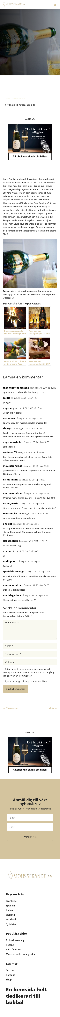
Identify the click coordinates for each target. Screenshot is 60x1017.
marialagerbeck (12, 595)
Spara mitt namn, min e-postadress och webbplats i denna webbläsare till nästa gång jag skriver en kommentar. (28, 672)
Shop (9, 979)
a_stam (7, 551)
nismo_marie (10, 479)
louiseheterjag (11, 540)
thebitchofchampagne (16, 387)
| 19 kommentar (31, 83)
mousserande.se (12, 465)
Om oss (10, 970)
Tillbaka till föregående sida (21, 104)
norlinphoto (10, 561)
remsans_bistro (12, 513)
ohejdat (7, 523)
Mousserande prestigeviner (21, 954)
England (10, 914)
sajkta (6, 397)
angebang (9, 408)
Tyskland (11, 919)
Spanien (10, 905)
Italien (9, 910)
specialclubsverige (13, 571)
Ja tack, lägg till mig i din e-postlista (26, 681)
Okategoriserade (15, 98)
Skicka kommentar (15, 689)
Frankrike (11, 901)
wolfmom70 (10, 452)
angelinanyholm (12, 442)
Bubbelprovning (15, 940)
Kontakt (10, 975)
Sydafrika (11, 924)
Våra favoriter (13, 949)
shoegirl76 (9, 428)
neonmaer (9, 418)
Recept (10, 944)
